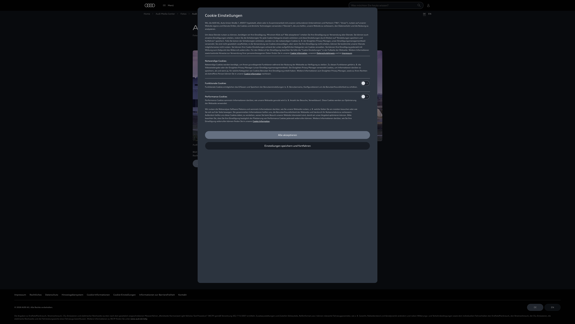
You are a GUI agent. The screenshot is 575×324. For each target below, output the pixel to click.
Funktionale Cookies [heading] (215, 83)
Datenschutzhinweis (326, 53)
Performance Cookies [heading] (216, 96)
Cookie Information (298, 53)
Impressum (347, 53)
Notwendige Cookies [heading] (215, 61)
